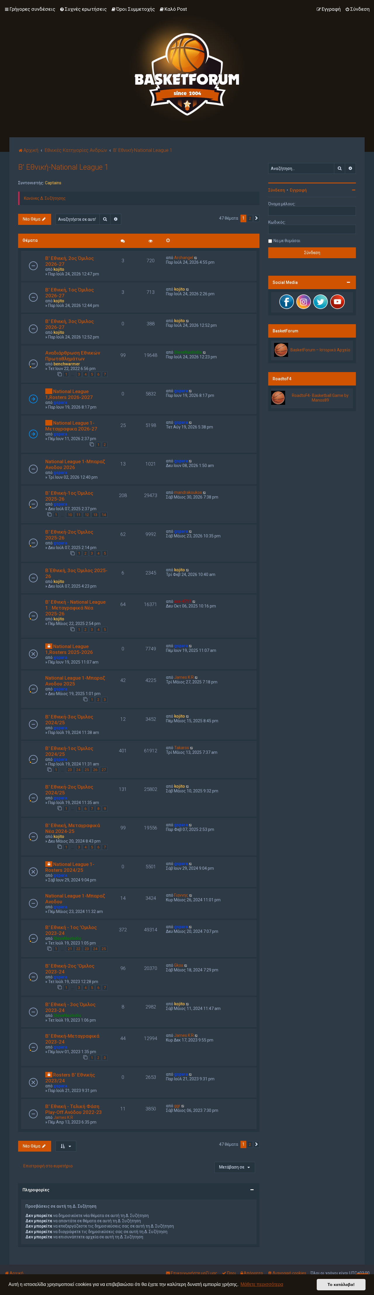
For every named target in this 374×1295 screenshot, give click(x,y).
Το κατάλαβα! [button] (341, 1284)
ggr (177, 1105)
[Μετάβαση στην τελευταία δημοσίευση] (196, 257)
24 (78, 770)
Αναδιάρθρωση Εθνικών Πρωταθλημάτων (72, 356)
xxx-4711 (182, 601)
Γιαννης (181, 895)
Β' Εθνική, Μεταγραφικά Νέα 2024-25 (72, 828)
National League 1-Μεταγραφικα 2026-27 (71, 426)
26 (95, 770)
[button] (256, 218)
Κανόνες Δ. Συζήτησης (45, 198)
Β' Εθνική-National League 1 (63, 167)
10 (70, 515)
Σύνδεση (276, 190)
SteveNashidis (188, 352)
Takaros (181, 747)
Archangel (183, 257)
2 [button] (250, 218)
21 (70, 949)
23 (70, 770)
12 (87, 515)
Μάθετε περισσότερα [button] (261, 1284)
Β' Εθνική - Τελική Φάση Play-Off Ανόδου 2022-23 (73, 1109)
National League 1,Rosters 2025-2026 (69, 649)
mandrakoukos (188, 492)
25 (87, 770)
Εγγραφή (298, 190)
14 (104, 515)
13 (95, 515)
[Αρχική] (187, 69)
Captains (53, 182)
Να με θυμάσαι (286, 240)
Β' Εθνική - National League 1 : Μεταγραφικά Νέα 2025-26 (75, 608)
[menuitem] (83, 9)
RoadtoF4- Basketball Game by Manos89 (320, 397)
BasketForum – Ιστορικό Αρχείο (320, 350)
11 (78, 515)
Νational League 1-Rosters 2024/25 (69, 867)
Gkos (178, 965)
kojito (58, 269)
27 (104, 770)
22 (78, 949)
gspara (60, 402)
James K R (184, 677)
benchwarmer (66, 364)
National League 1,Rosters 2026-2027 (69, 394)
